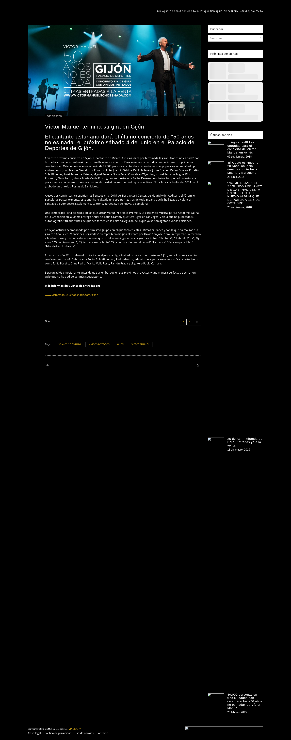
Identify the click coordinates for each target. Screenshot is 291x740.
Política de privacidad (58, 733)
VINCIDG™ (75, 729)
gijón (120, 344)
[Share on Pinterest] (78, 321)
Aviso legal (34, 733)
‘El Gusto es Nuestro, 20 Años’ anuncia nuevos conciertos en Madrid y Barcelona (243, 167)
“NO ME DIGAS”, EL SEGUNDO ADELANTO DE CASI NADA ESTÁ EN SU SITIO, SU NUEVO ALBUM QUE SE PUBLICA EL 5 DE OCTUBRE (244, 193)
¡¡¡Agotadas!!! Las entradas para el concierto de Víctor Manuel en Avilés (241, 147)
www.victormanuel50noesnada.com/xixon (71, 295)
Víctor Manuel (140, 344)
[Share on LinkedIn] (70, 321)
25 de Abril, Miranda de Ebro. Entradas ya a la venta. (244, 442)
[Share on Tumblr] (74, 321)
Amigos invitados (99, 344)
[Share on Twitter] (61, 321)
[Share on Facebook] (57, 321)
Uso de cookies (84, 733)
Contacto (102, 733)
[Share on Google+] (65, 321)
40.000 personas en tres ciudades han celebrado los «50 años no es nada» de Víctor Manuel (244, 701)
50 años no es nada (69, 344)
